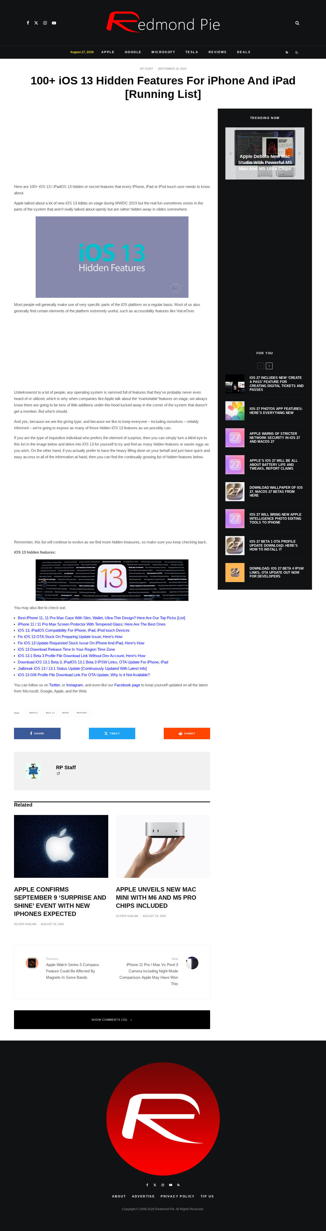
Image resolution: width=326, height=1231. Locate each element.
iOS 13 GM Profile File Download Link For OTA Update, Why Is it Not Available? (84, 675)
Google (133, 52)
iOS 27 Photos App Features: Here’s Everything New (276, 411)
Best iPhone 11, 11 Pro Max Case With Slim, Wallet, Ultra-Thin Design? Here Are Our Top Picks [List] (101, 618)
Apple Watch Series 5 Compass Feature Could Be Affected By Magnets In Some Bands (72, 968)
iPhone (82, 713)
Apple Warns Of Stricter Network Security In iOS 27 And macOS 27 (275, 437)
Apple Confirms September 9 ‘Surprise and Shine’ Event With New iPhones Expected (60, 901)
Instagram (74, 685)
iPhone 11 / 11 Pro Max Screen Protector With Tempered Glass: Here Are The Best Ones (92, 624)
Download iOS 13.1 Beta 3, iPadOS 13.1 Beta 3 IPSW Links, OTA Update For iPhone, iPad (93, 662)
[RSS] (287, 52)
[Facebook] (28, 23)
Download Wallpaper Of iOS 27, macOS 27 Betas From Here (276, 491)
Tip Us (207, 1196)
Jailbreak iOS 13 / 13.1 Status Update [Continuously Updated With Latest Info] (82, 668)
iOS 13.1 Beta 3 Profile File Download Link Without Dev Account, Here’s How (81, 656)
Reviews (218, 52)
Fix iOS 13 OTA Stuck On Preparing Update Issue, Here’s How (70, 636)
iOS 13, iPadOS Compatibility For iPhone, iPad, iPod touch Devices (74, 630)
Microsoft (163, 52)
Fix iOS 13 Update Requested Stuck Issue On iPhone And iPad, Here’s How (81, 643)
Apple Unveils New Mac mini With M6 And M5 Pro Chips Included (156, 897)
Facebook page (127, 685)
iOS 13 (51, 713)
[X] (36, 23)
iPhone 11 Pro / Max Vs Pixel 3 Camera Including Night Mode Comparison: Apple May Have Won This (148, 971)
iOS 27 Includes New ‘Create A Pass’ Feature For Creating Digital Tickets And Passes (277, 384)
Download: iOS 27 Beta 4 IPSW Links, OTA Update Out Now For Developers (277, 572)
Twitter (54, 685)
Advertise (143, 1196)
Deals (244, 52)
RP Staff (146, 68)
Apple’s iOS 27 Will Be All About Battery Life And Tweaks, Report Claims (274, 464)
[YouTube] (54, 23)
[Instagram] (45, 23)
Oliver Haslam (25, 924)
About (119, 1196)
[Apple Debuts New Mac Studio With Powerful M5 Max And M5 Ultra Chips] (264, 153)
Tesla (191, 52)
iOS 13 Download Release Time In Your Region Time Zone (66, 649)
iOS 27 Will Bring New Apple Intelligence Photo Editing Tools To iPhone (276, 518)
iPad (66, 713)
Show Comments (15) (109, 1019)
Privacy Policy (178, 1196)
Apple (108, 52)
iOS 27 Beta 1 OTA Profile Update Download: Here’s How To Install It (274, 545)
